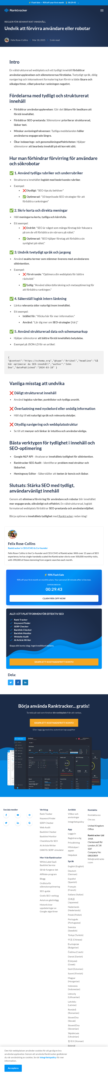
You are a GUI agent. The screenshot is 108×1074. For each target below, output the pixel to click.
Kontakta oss (94, 815)
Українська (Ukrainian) (73, 1035)
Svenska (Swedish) (72, 929)
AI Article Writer (48, 845)
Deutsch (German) (72, 872)
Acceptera (13, 1068)
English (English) (76, 866)
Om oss (91, 819)
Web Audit (45, 827)
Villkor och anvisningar (73, 815)
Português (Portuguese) (74, 921)
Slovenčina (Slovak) (73, 1019)
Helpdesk (72, 855)
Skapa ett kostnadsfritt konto (54, 722)
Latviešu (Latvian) (72, 1003)
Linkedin (18, 823)
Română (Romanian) (73, 1011)
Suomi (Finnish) (75, 973)
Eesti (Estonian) (75, 969)
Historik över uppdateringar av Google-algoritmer (49, 908)
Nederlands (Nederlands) (74, 909)
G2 (29, 823)
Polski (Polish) (75, 914)
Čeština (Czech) (75, 952)
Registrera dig (74, 838)
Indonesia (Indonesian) (74, 987)
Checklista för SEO (49, 841)
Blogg (42, 878)
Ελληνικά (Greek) (72, 963)
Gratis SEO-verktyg (49, 895)
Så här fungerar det (49, 869)
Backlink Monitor (48, 836)
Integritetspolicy (76, 821)
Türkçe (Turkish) (75, 935)
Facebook (6, 815)
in (44, 729)
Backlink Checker (48, 831)
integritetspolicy (48, 1057)
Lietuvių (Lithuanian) (74, 995)
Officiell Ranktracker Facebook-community (29, 815)
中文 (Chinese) (75, 939)
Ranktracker (15, 10)
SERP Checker (46, 822)
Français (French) (72, 888)
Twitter (6, 823)
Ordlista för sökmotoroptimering (50, 885)
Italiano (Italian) (75, 894)
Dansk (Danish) (75, 956)
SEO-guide (45, 891)
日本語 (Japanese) (73, 901)
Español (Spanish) (72, 880)
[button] (102, 10)
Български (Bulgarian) (73, 946)
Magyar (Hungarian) (74, 980)
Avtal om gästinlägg (49, 900)
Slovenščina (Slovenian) (73, 1027)
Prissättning (74, 842)
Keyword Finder (47, 818)
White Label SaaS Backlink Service (48, 863)
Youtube (18, 815)
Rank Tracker (46, 813)
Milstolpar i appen (73, 849)
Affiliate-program (48, 874)
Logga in (72, 833)
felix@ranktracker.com (96, 861)
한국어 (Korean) (76, 1041)
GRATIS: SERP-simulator (52, 850)
